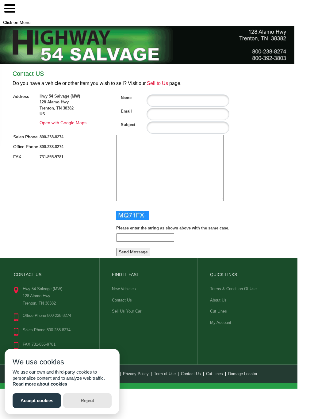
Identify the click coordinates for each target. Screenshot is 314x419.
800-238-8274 (51, 137)
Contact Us (122, 300)
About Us (218, 300)
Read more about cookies (40, 383)
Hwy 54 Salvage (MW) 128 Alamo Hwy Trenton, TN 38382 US (60, 105)
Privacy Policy (136, 373)
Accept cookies (37, 400)
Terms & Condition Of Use (233, 288)
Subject (123, 124)
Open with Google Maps (63, 122)
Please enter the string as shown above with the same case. (172, 228)
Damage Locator (242, 373)
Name (123, 97)
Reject (87, 400)
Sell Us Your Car (126, 311)
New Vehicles (124, 288)
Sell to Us (157, 83)
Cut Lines (218, 311)
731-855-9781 (51, 157)
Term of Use (165, 373)
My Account (220, 322)
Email (123, 111)
